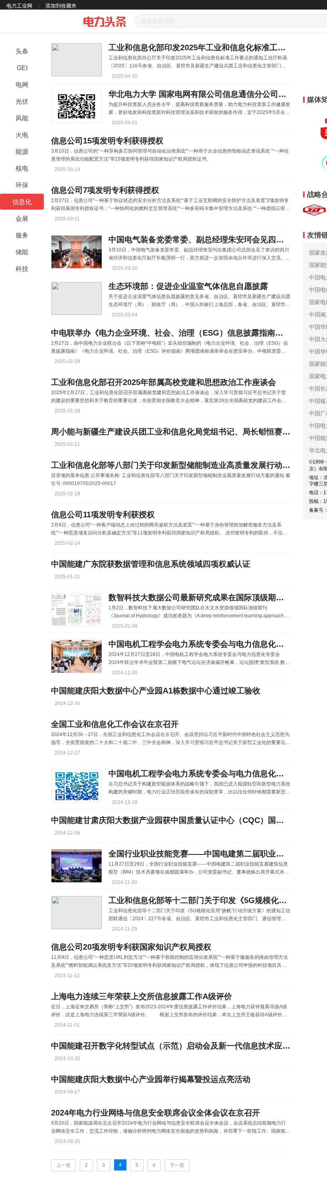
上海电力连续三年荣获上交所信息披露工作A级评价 (141, 996)
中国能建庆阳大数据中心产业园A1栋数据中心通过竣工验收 (155, 690)
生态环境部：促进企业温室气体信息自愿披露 (188, 286)
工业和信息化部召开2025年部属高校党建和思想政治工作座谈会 (163, 382)
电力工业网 (19, 6)
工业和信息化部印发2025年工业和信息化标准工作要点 (204, 47)
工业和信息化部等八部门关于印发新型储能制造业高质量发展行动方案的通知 (186, 465)
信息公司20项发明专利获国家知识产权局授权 (131, 947)
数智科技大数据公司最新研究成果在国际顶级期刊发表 (204, 597)
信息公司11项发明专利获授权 (103, 514)
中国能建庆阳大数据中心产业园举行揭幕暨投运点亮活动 (150, 1079)
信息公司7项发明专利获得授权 (105, 190)
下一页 (177, 1165)
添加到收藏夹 (61, 6)
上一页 (63, 1165)
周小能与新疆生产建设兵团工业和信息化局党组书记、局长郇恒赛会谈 (174, 431)
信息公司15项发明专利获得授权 (107, 140)
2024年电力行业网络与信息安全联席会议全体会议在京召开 (155, 1112)
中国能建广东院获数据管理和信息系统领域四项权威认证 (150, 564)
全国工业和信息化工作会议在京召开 (115, 724)
